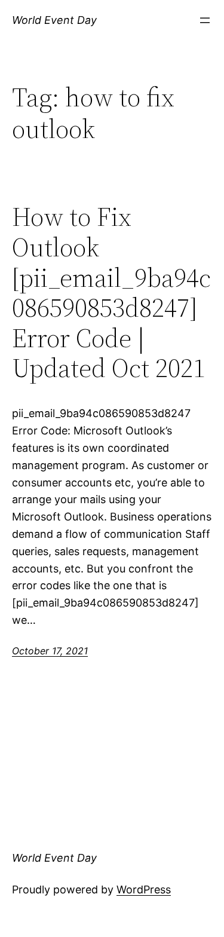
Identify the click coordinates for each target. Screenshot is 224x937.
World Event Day (54, 20)
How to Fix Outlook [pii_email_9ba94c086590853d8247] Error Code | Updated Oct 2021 (111, 293)
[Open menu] (205, 20)
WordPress (143, 889)
